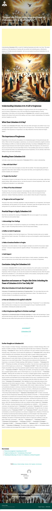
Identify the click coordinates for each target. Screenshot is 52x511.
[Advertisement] (26, 37)
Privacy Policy (5, 505)
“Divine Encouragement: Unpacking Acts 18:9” (15, 451)
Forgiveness (33, 464)
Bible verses (15, 464)
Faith (30, 464)
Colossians (27, 464)
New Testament (39, 464)
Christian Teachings (20, 464)
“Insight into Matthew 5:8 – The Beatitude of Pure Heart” (18, 453)
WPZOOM (48, 506)
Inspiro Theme (41, 506)
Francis (5, 23)
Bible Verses (13, 23)
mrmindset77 (26, 328)
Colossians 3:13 (26, 331)
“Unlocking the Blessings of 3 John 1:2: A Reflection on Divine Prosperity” (22, 454)
